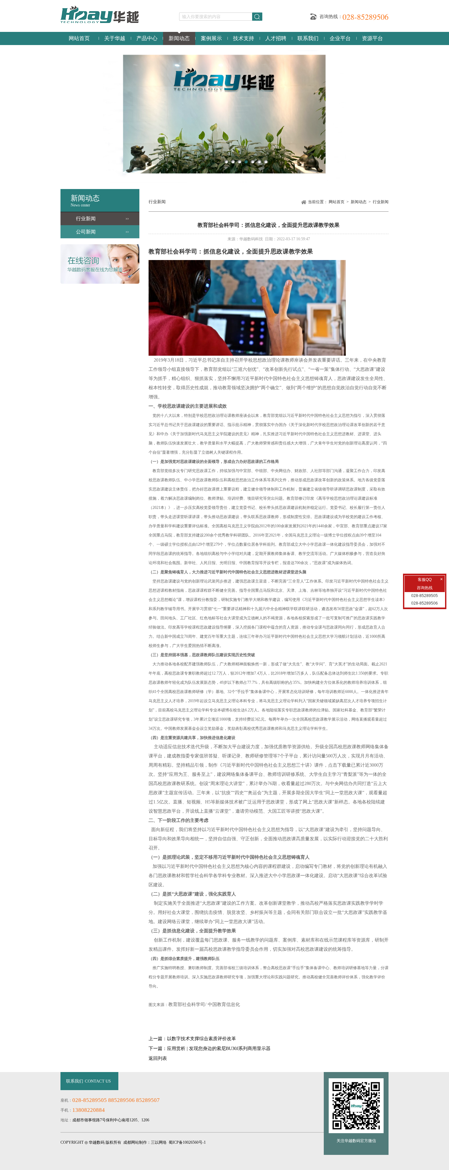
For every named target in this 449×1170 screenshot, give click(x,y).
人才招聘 (275, 38)
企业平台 (340, 38)
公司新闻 (86, 231)
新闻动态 (179, 38)
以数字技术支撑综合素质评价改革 (201, 1038)
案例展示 (211, 38)
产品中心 (146, 38)
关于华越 (114, 38)
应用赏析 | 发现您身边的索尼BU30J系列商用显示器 (219, 1048)
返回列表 (158, 1058)
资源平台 (372, 38)
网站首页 (79, 38)
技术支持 (243, 38)
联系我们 (308, 38)
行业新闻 (86, 218)
